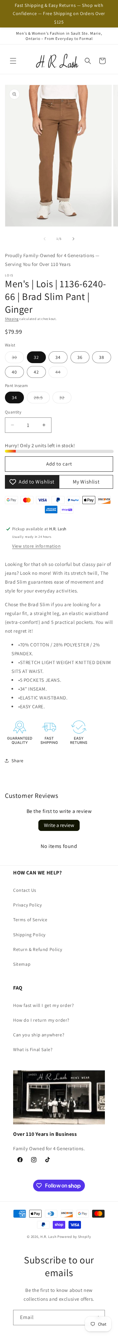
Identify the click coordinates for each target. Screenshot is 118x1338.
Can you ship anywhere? (38, 1035)
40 (14, 372)
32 (36, 357)
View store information (36, 546)
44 (61, 373)
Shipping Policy (29, 935)
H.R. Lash (48, 1236)
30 (18, 358)
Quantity (13, 412)
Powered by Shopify (74, 1236)
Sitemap (21, 964)
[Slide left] (44, 239)
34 (58, 357)
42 (36, 372)
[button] (13, 61)
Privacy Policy (27, 905)
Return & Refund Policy (37, 949)
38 (101, 357)
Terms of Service (30, 920)
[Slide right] (73, 239)
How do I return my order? (41, 1020)
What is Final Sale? (32, 1049)
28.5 (42, 398)
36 (80, 357)
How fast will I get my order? (43, 1005)
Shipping (12, 319)
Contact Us (24, 890)
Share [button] (17, 761)
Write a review (59, 825)
